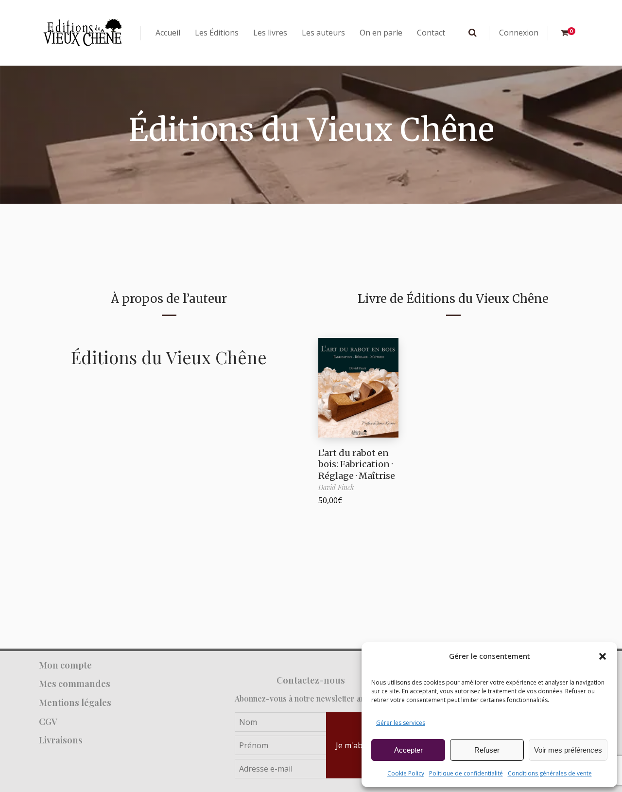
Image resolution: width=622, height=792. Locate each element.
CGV (48, 721)
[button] (602, 656)
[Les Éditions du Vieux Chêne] (82, 33)
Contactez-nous (310, 680)
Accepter (408, 750)
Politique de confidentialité (466, 773)
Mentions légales (75, 702)
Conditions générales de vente (550, 773)
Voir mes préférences (568, 750)
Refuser (487, 750)
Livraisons (61, 740)
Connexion (518, 32)
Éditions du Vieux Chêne (169, 357)
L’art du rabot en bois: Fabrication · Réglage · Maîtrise (356, 464)
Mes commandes (74, 683)
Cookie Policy (405, 773)
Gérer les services (400, 723)
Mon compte (65, 665)
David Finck (336, 487)
